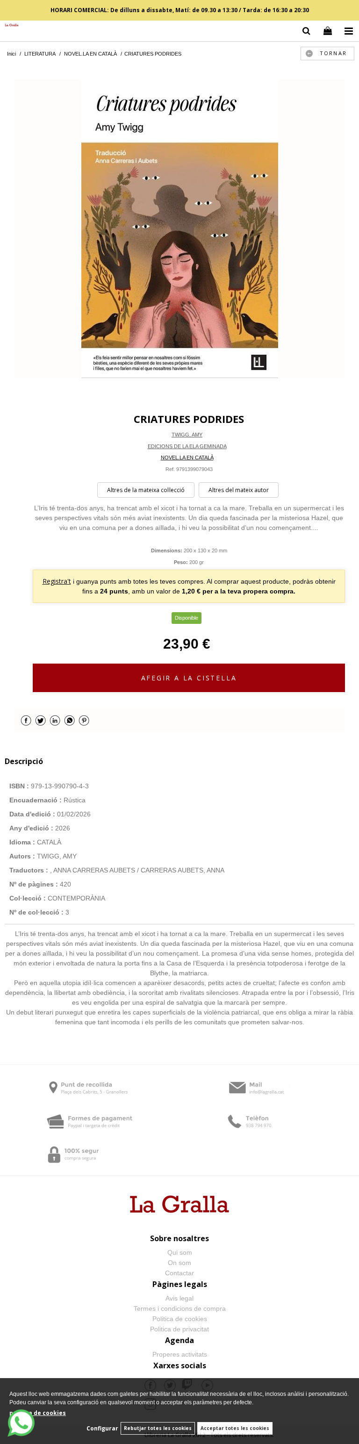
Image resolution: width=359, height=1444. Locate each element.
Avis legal (179, 1298)
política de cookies (37, 1413)
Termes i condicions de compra (180, 1308)
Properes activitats (179, 1354)
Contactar (179, 1273)
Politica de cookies (179, 1318)
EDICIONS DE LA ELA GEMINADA (187, 446)
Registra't (57, 581)
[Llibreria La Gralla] (9, 25)
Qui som (179, 1252)
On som (179, 1262)
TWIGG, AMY (187, 434)
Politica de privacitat (179, 1329)
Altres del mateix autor (238, 490)
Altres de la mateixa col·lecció (146, 490)
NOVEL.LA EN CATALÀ (187, 457)
